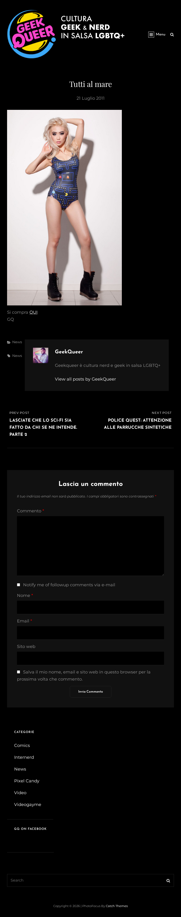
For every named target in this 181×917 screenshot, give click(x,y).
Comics (22, 745)
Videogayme (27, 804)
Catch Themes (117, 906)
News (17, 342)
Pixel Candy (26, 781)
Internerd (24, 757)
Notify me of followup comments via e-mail (69, 584)
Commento (30, 511)
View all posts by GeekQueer (85, 379)
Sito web (26, 646)
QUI (33, 312)
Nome (25, 595)
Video (20, 792)
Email (24, 621)
